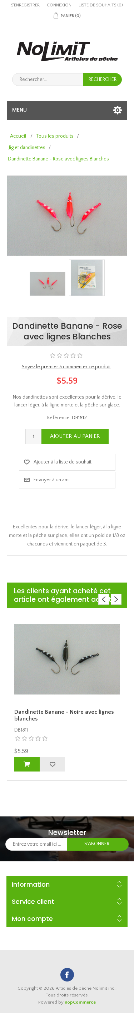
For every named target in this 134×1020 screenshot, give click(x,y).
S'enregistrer (25, 5)
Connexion (59, 5)
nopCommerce (80, 1002)
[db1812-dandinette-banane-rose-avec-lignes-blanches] (47, 284)
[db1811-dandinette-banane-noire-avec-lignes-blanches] (67, 659)
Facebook (67, 974)
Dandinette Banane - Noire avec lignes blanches (64, 715)
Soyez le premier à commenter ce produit (66, 367)
